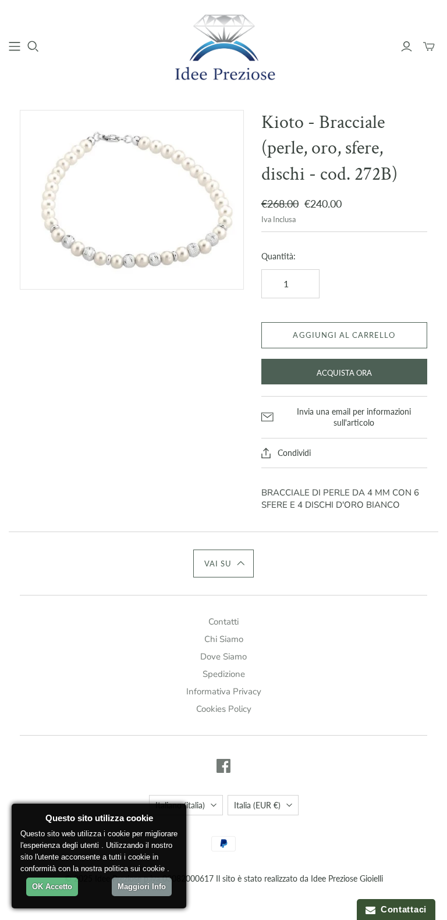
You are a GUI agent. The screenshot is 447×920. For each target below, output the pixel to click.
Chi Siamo (223, 639)
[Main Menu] (14, 46)
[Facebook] (223, 766)
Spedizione (224, 674)
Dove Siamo (223, 656)
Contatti (223, 621)
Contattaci (401, 909)
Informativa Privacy (223, 691)
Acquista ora (344, 372)
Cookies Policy (223, 709)
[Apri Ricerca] (33, 46)
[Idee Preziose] (223, 46)
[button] (223, 563)
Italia (257, 805)
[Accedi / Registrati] (406, 46)
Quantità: (278, 256)
